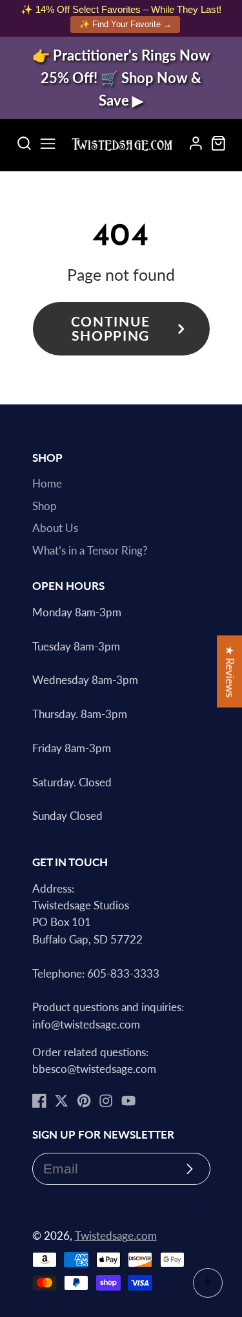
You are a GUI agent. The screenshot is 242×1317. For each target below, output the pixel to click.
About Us (55, 528)
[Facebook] (39, 1101)
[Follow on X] (61, 1101)
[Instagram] (106, 1101)
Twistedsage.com (116, 1235)
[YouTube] (128, 1101)
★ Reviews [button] (229, 671)
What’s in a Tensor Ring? (90, 550)
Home (47, 483)
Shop (44, 506)
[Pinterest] (84, 1101)
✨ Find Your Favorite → (125, 24)
